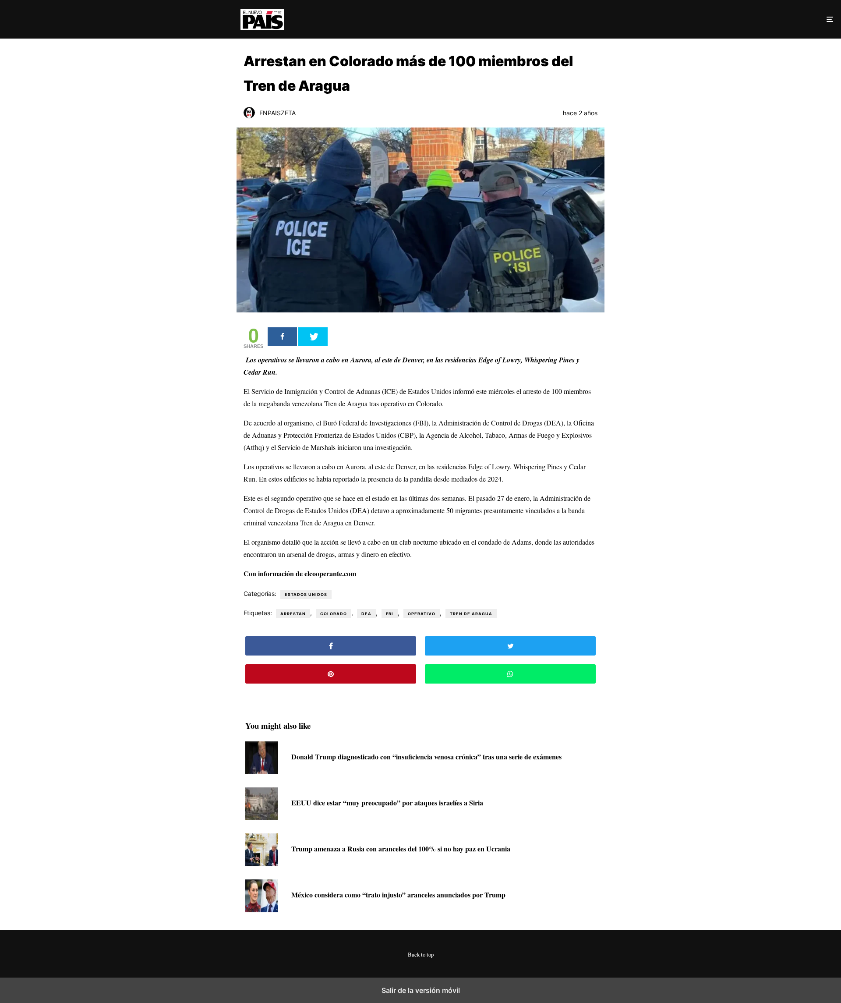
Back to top (421, 954)
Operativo (421, 613)
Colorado (333, 613)
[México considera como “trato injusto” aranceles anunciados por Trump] (261, 909)
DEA (366, 613)
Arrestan (293, 613)
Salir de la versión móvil (421, 990)
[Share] (282, 336)
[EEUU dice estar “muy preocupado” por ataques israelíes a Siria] (261, 817)
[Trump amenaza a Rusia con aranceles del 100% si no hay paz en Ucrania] (261, 863)
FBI (389, 613)
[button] (829, 19)
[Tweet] (313, 336)
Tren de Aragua (471, 613)
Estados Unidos (306, 594)
